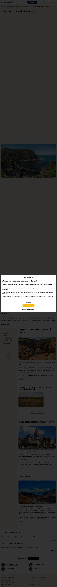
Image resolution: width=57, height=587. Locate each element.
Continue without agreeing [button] (29, 309)
